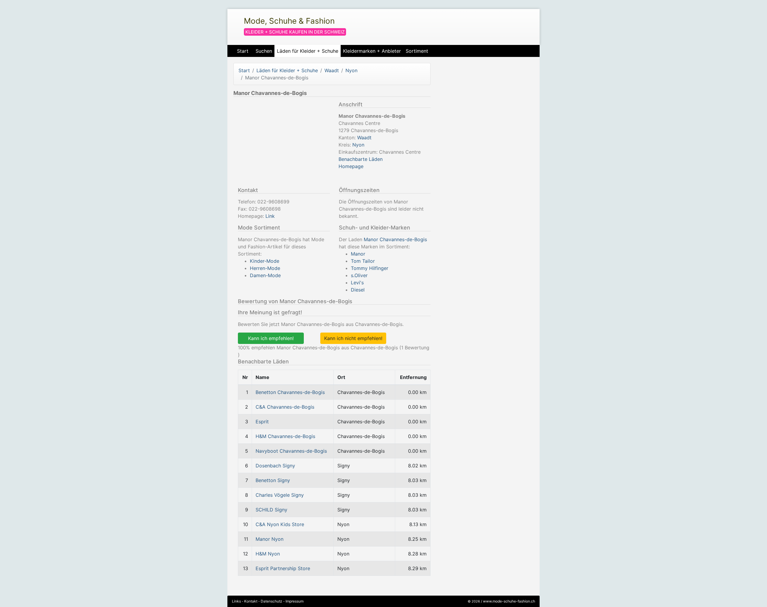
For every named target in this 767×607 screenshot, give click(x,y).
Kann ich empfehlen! (271, 338)
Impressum (295, 601)
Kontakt (250, 601)
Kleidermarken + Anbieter (372, 51)
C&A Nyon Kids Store (280, 524)
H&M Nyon (268, 554)
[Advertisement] (283, 143)
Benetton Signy (273, 480)
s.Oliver (359, 275)
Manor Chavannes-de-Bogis (395, 239)
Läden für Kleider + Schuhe (307, 51)
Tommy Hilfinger (369, 268)
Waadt (331, 70)
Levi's (357, 283)
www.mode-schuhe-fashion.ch (509, 601)
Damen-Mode (265, 275)
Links (236, 601)
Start (242, 51)
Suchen (264, 51)
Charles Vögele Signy (280, 495)
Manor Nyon (269, 539)
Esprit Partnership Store (283, 568)
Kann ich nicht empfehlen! (353, 338)
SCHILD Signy (271, 510)
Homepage (351, 166)
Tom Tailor (363, 261)
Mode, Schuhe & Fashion (289, 20)
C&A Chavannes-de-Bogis (285, 407)
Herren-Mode (265, 268)
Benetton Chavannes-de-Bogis (290, 392)
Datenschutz (271, 601)
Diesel (358, 290)
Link (270, 216)
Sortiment (417, 51)
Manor (358, 254)
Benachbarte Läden (361, 159)
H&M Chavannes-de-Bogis (285, 436)
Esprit (262, 422)
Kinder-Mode (264, 261)
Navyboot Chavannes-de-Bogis (291, 451)
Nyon (351, 70)
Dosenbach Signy (275, 466)
